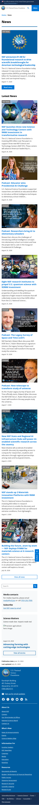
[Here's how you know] (19, 2)
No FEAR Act (10, 799)
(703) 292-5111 (7, 689)
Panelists (5, 762)
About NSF (5, 711)
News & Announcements (10, 732)
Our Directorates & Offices (11, 717)
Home (4, 15)
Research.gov (6, 790)
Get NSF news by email (12, 608)
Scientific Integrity (8, 787)
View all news (19, 577)
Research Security (8, 784)
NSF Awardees (7, 750)
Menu (35, 8)
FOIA (3, 799)
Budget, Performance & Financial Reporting (17, 774)
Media (4, 756)
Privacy (32, 795)
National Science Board (10, 720)
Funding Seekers (7, 747)
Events (4, 735)
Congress (5, 753)
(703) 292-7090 (26, 600)
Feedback (37, 557)
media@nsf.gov (9, 600)
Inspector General (22, 795)
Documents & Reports (9, 771)
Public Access (6, 777)
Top (35, 653)
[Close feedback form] (37, 551)
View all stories (19, 653)
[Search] (28, 8)
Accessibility (26, 799)
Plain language (6, 802)
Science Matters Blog (9, 738)
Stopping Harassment (9, 780)
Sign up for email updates (15, 694)
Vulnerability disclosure (8, 795)
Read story (8, 87)
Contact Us (5, 723)
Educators (5, 759)
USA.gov (18, 799)
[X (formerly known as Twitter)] (8, 699)
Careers (4, 714)
